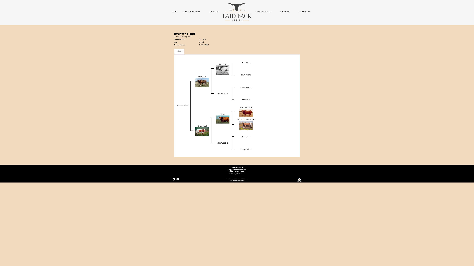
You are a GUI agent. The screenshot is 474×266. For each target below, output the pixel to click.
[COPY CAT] (222, 70)
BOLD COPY (246, 62)
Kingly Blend (187, 36)
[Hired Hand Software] (299, 180)
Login (246, 179)
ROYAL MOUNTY (246, 107)
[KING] (222, 119)
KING (223, 114)
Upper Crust (246, 137)
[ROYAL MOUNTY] (246, 113)
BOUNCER (177, 36)
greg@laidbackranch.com (237, 170)
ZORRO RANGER (246, 87)
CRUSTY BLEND (222, 143)
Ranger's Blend (246, 149)
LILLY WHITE (246, 75)
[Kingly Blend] (202, 132)
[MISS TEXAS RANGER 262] (246, 125)
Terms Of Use (239, 179)
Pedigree (179, 51)
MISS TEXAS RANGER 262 (246, 119)
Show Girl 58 (245, 99)
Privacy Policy (230, 179)
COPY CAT (223, 64)
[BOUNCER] (202, 82)
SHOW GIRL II (223, 93)
